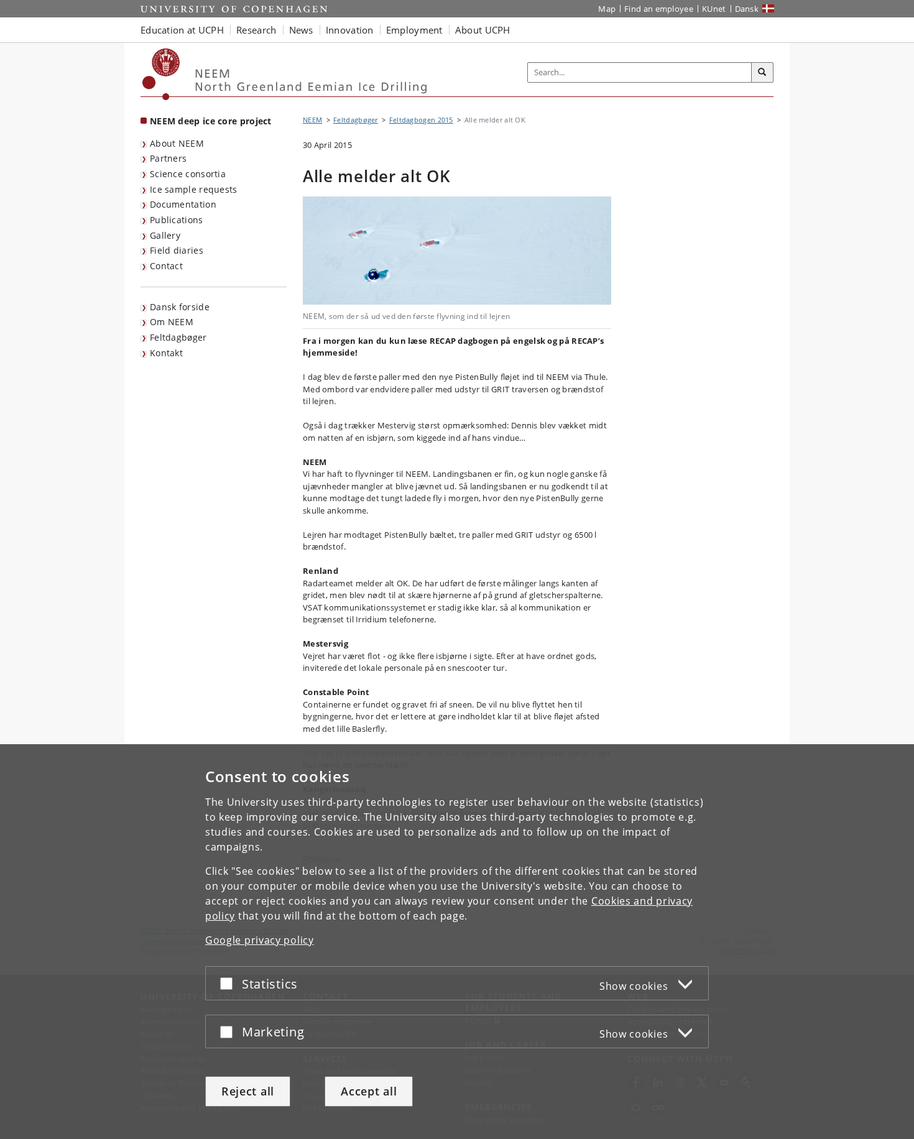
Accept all (369, 1091)
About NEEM (177, 143)
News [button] (301, 30)
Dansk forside (180, 307)
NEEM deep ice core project (211, 121)
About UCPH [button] (482, 30)
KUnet (714, 8)
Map (607, 8)
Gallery (165, 235)
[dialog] (457, 941)
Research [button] (256, 30)
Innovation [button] (350, 30)
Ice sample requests (194, 189)
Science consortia (188, 174)
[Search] (762, 72)
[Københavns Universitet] (161, 74)
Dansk (747, 8)
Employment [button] (414, 30)
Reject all (247, 1091)
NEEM (312, 119)
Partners (168, 158)
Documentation (183, 204)
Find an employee (658, 8)
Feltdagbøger (178, 337)
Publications (176, 220)
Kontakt (166, 353)
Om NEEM (171, 322)
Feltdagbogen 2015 (421, 119)
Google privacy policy (259, 940)
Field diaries (176, 250)
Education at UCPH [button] (182, 30)
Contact (166, 266)
